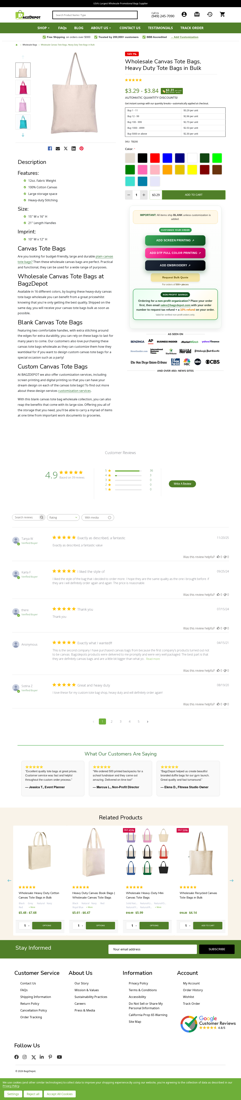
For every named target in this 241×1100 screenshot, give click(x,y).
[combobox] (95, 15)
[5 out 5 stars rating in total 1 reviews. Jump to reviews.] (33, 887)
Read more (153, 659)
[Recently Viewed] (210, 14)
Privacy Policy (138, 983)
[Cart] (223, 14)
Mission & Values (87, 990)
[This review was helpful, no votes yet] (218, 557)
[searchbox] (25, 517)
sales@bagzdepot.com (175, 305)
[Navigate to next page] (147, 721)
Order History (193, 990)
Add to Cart (194, 195)
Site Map (135, 1022)
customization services (74, 391)
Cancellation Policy (33, 1010)
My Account (191, 983)
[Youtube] (60, 1057)
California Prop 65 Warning (148, 1015)
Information (137, 973)
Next (23, 135)
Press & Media (85, 1010)
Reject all (33, 1094)
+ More (41, 907)
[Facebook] (50, 148)
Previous (23, 57)
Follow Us (27, 1045)
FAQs (62, 28)
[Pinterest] (81, 148)
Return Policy (29, 1004)
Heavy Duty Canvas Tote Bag (204, 893)
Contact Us (28, 983)
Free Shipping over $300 (120, 3)
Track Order (191, 1004)
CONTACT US (130, 28)
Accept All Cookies (60, 1094)
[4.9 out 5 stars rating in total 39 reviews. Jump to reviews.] (134, 80)
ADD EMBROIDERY (175, 265)
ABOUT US (99, 28)
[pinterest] (51, 1057)
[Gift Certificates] (197, 14)
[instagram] (25, 1057)
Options (52, 925)
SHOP (42, 28)
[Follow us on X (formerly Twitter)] (33, 1057)
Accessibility (137, 997)
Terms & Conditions (143, 990)
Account (187, 973)
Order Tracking (31, 1017)
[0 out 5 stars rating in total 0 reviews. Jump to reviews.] (86, 887)
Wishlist (188, 997)
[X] (65, 148)
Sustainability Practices (91, 997)
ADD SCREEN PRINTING (175, 240)
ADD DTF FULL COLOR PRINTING (175, 252)
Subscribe (217, 949)
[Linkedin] (73, 148)
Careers (80, 1004)
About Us (80, 973)
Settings (13, 1094)
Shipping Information (35, 997)
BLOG (78, 28)
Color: (130, 149)
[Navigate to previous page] (93, 721)
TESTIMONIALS (160, 28)
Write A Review (182, 483)
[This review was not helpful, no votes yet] (225, 557)
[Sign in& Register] (184, 14)
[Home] (17, 44)
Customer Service (36, 973)
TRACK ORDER (192, 28)
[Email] (57, 148)
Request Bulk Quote (175, 277)
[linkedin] (42, 1057)
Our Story (81, 983)
